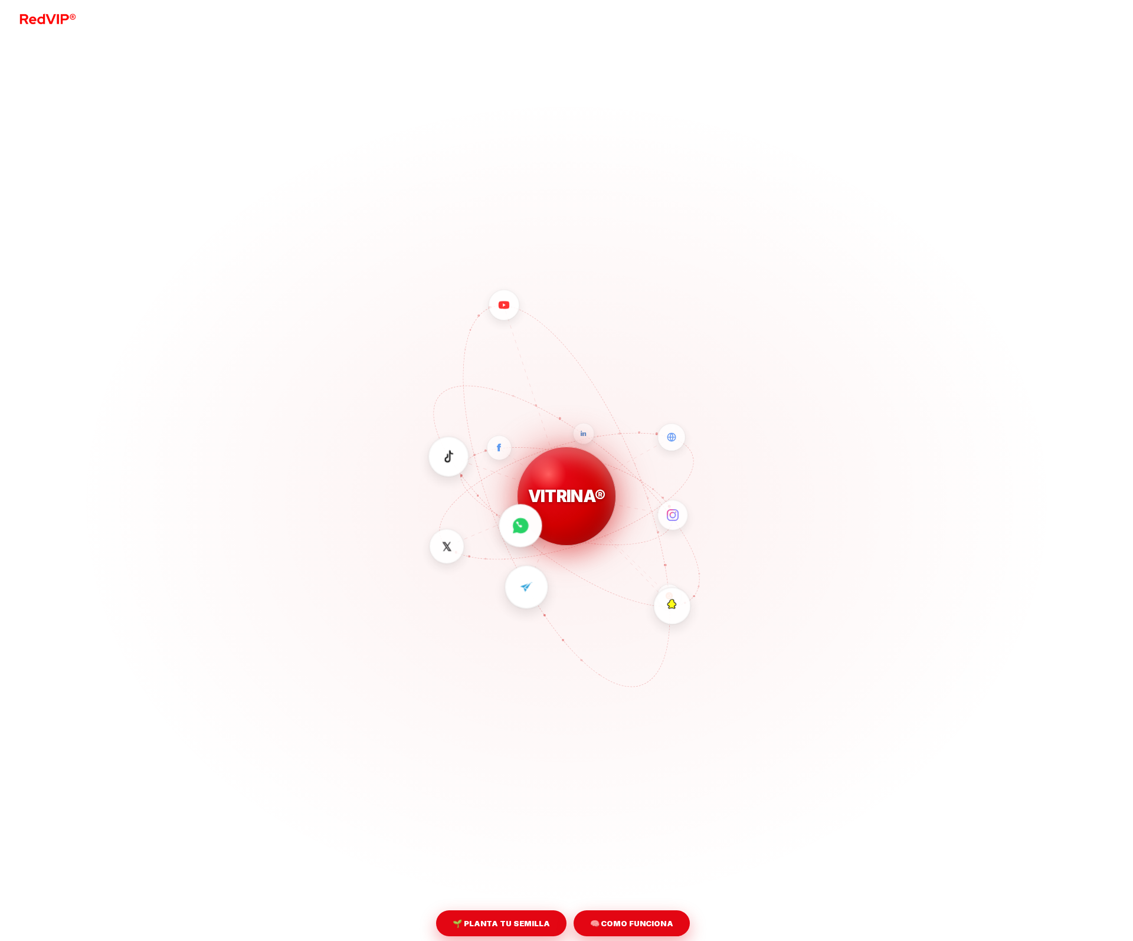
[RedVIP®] (47, 17)
